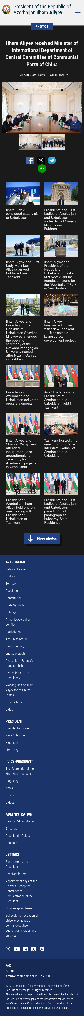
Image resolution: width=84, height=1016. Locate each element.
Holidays (11, 612)
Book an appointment (19, 908)
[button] (78, 108)
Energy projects (16, 653)
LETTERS (12, 854)
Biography (12, 743)
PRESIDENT (14, 721)
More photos (47, 538)
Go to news (57, 74)
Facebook (25, 949)
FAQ (8, 966)
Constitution (13, 598)
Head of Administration (20, 821)
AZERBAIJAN (15, 562)
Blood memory (15, 646)
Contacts (11, 843)
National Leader (16, 569)
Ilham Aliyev (49, 12)
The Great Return (17, 639)
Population (12, 591)
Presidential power (18, 728)
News (9, 788)
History (10, 576)
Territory (11, 583)
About (10, 971)
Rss (42, 949)
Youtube (17, 949)
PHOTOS (42, 26)
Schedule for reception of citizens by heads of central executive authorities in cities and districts (22, 925)
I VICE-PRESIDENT (19, 761)
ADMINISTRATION (19, 814)
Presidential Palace (18, 836)
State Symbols (15, 605)
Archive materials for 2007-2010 (28, 976)
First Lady (12, 750)
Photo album (14, 702)
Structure (12, 828)
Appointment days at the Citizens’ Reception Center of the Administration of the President (21, 891)
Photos (10, 795)
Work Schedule (15, 735)
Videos (10, 802)
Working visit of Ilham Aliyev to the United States (20, 690)
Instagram (8, 949)
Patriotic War (14, 632)
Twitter (33, 949)
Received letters (16, 874)
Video (9, 709)
